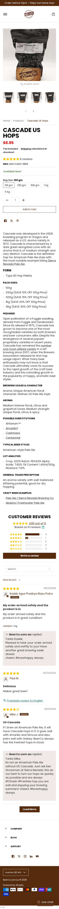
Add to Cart (29, 209)
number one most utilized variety (27, 347)
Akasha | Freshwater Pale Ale (25, 503)
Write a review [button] (29, 555)
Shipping (26, 148)
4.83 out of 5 (37, 523)
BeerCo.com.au (11, 879)
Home (6, 120)
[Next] (33, 111)
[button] (53, 14)
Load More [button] (29, 809)
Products (18, 120)
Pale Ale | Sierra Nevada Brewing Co (30, 498)
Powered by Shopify (13, 885)
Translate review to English (25, 701)
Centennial (13, 438)
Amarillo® (12, 428)
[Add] (23, 200)
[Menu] (5, 14)
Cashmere (13, 433)
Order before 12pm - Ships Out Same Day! (29, 3)
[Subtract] (7, 200)
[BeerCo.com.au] (29, 14)
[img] (11, 588)
